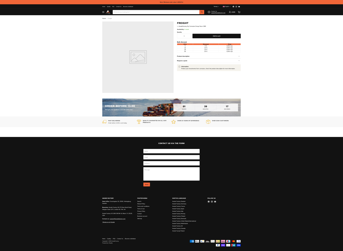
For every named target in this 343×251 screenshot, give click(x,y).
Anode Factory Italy (177, 211)
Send (146, 184)
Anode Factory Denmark (179, 218)
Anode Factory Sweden (179, 201)
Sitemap (139, 218)
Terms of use (141, 208)
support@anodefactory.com (218, 13)
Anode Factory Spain (178, 208)
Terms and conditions (143, 206)
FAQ (113, 6)
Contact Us (118, 6)
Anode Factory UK (177, 226)
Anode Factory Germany (179, 203)
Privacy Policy (141, 211)
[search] (201, 12)
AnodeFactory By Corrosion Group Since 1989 (192, 26)
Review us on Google (108, 222)
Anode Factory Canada (178, 228)
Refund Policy (141, 203)
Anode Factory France (178, 206)
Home (103, 6)
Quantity (179, 32)
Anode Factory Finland (178, 216)
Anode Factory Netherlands (180, 223)
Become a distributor (128, 6)
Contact (139, 213)
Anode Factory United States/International (184, 221)
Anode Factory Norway (178, 213)
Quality (108, 6)
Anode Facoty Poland (178, 231)
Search (139, 201)
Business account (142, 216)
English (227, 6)
